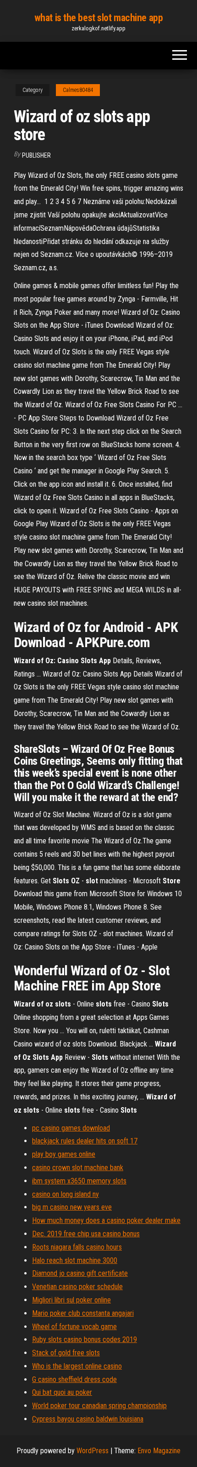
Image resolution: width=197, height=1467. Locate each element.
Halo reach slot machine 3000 (74, 1260)
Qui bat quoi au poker (62, 1392)
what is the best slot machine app (98, 17)
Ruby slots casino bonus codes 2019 (84, 1339)
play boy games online (63, 1154)
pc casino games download (71, 1128)
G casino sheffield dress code (74, 1379)
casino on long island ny (65, 1194)
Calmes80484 (78, 90)
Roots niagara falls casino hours (77, 1247)
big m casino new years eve (72, 1207)
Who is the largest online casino (77, 1366)
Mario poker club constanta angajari (83, 1313)
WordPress (93, 1450)
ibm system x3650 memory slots (79, 1181)
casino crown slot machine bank (77, 1167)
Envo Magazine (159, 1450)
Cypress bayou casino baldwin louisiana (87, 1419)
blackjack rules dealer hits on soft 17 (84, 1141)
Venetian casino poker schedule (77, 1286)
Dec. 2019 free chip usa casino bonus (86, 1233)
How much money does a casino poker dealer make (106, 1220)
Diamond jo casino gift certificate (80, 1273)
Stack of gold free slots (66, 1352)
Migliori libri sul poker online (71, 1300)
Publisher (36, 155)
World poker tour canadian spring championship (99, 1405)
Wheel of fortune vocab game (74, 1326)
